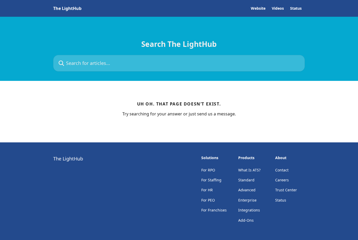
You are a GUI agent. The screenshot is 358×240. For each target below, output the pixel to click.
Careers (282, 179)
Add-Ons (246, 220)
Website (258, 8)
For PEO (208, 200)
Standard (246, 179)
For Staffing (211, 179)
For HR (207, 189)
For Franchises (214, 210)
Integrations (249, 210)
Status (296, 8)
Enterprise (247, 200)
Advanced (247, 189)
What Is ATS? (249, 170)
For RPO (208, 170)
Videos (278, 8)
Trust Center (286, 189)
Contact (282, 170)
